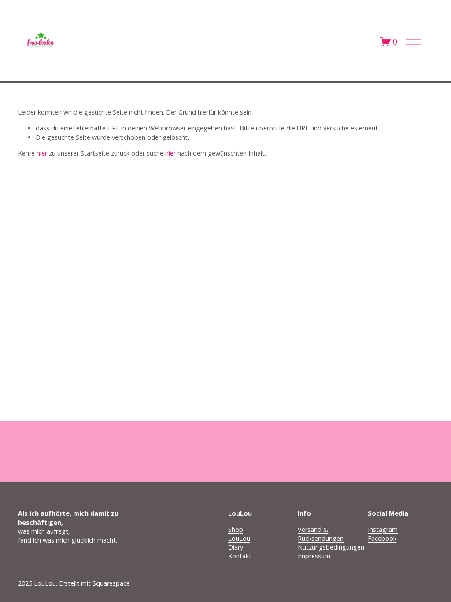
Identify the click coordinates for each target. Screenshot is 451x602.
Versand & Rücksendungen (321, 534)
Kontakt (239, 556)
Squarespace (111, 583)
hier (42, 153)
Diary (235, 547)
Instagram (383, 529)
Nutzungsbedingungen (331, 547)
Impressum (314, 556)
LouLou (239, 538)
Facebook (382, 538)
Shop (235, 529)
